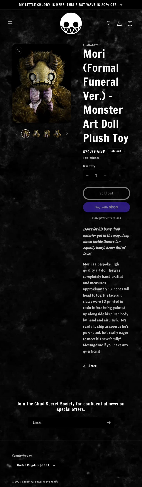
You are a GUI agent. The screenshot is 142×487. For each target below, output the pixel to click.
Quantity (89, 166)
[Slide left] (16, 134)
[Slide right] (67, 134)
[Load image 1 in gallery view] (25, 134)
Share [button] (93, 366)
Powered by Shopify (46, 481)
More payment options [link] (106, 218)
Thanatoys (28, 481)
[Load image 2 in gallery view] (36, 134)
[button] (10, 23)
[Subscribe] (109, 422)
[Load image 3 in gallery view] (47, 134)
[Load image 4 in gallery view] (57, 134)
